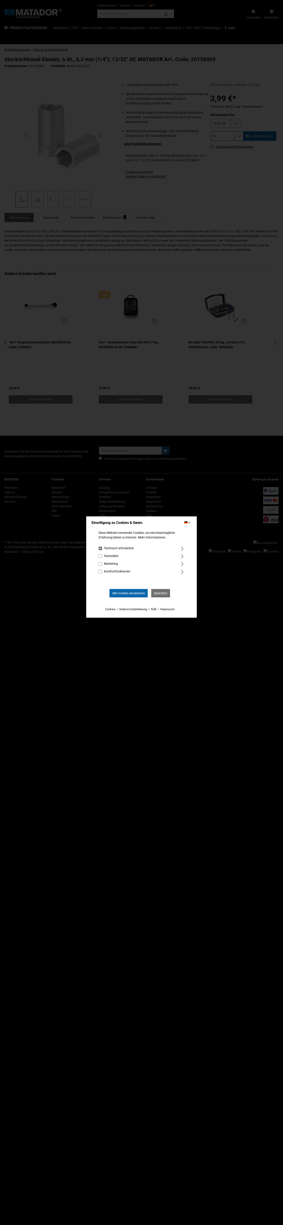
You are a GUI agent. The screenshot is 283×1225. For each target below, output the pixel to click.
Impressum (167, 609)
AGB (153, 609)
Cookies (110, 609)
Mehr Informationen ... (153, 537)
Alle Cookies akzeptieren (128, 593)
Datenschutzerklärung (133, 609)
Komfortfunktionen (117, 571)
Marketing (111, 563)
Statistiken (111, 556)
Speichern (160, 593)
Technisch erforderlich (119, 548)
